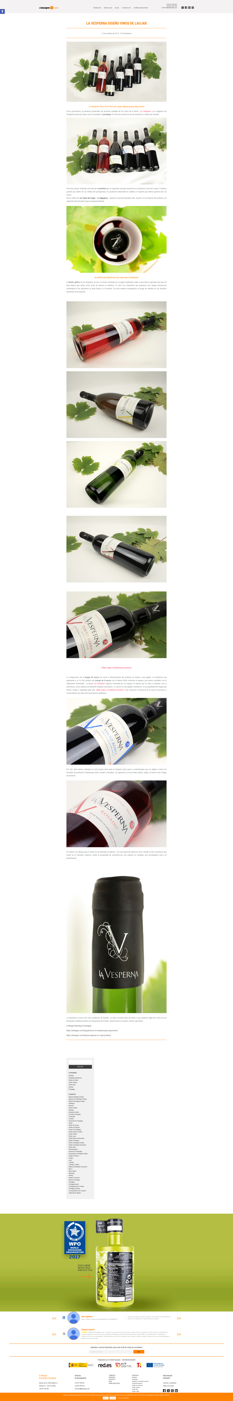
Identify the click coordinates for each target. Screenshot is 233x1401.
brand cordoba (73, 1108)
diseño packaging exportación (77, 1145)
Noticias (71, 1087)
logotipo (71, 1162)
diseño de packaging (75, 1130)
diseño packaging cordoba (76, 1143)
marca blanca (72, 1171)
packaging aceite (74, 1184)
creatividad (72, 1116)
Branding (71, 1075)
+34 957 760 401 (171, 4)
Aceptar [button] (105, 1398)
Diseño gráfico (136, 1387)
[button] (2, 11)
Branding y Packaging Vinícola (140, 1381)
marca (70, 1169)
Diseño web (135, 1389)
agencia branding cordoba (76, 1097)
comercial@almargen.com (169, 7)
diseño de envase (74, 1125)
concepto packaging (75, 1114)
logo (70, 1160)
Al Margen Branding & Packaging (78, 1026)
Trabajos (97, 8)
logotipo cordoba (74, 1164)
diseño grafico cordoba (75, 1132)
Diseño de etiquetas (137, 1385)
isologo (71, 1158)
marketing (71, 1173)
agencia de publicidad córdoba (78, 1099)
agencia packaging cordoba (77, 1101)
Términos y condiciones (169, 1383)
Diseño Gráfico (73, 1082)
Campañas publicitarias (75, 1078)
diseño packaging (74, 1140)
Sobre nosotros (141, 8)
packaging (72, 1182)
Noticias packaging (74, 1180)
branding (71, 1110)
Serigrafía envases (137, 1383)
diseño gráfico (73, 1134)
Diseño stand (135, 1391)
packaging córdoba (74, 1188)
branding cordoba (74, 1112)
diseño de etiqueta (74, 1127)
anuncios (71, 1106)
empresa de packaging (75, 1151)
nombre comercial (74, 1178)
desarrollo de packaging (76, 1121)
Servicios (108, 8)
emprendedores (73, 1149)
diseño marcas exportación (76, 1138)
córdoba (71, 1119)
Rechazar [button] (113, 1398)
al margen (71, 1103)
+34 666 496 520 (171, 6)
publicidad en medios (75, 1193)
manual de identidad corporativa (78, 1167)
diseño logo (72, 1136)
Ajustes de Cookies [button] (124, 1398)
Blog (117, 8)
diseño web (72, 1147)
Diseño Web (72, 1085)
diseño (71, 1123)
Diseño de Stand (73, 1080)
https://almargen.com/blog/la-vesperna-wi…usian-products (88, 1035)
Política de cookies (168, 1386)
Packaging (72, 1089)
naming (71, 1175)
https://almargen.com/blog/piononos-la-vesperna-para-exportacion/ (92, 1030)
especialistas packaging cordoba (78, 1154)
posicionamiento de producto (77, 1191)
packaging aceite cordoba (76, 1186)
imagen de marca (74, 1156)
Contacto (126, 8)
